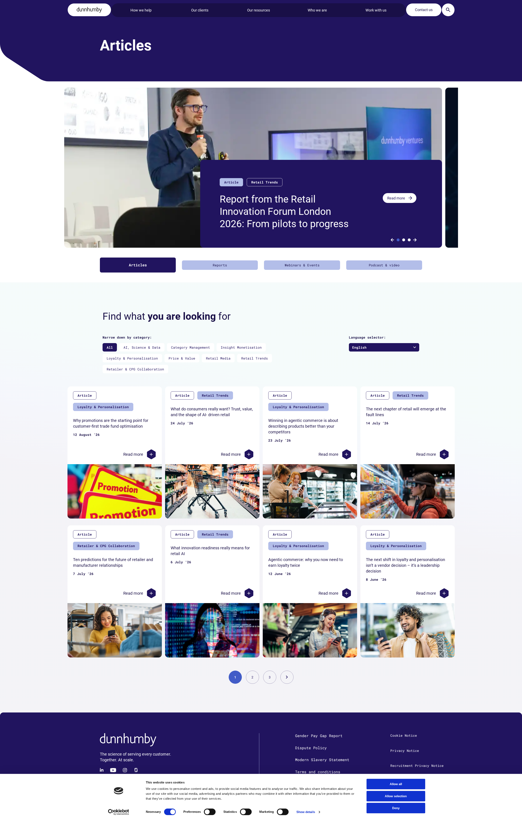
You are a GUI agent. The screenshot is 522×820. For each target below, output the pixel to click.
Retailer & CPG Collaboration (135, 369)
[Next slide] (415, 240)
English (359, 347)
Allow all (396, 784)
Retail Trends (254, 358)
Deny (396, 808)
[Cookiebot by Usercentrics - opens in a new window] (118, 812)
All (110, 347)
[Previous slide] (392, 240)
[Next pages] (287, 677)
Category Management (190, 347)
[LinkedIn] (102, 770)
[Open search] (448, 9)
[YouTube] (113, 770)
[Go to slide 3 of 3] (409, 239)
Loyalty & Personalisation (132, 358)
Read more (396, 198)
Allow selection (396, 796)
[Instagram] (124, 770)
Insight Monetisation (241, 347)
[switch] (210, 812)
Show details (305, 812)
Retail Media (218, 358)
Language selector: (367, 337)
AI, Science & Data (141, 347)
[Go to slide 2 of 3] (403, 239)
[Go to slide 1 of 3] (398, 239)
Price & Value (182, 358)
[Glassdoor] (136, 770)
